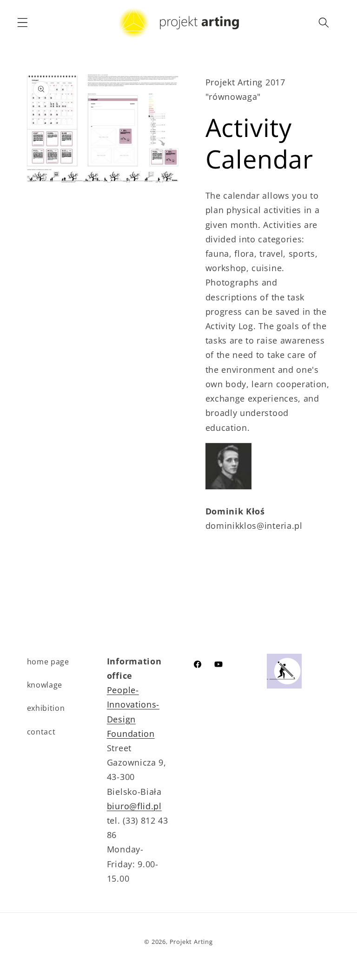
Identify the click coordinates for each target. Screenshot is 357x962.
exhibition (46, 708)
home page (48, 661)
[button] (22, 22)
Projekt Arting (191, 941)
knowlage (45, 685)
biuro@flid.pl (134, 806)
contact (41, 732)
